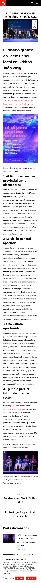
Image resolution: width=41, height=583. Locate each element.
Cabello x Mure (13, 100)
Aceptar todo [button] (31, 578)
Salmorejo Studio (20, 104)
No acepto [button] (20, 578)
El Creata (25, 100)
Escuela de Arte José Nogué (14, 409)
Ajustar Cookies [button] (8, 578)
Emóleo (20, 73)
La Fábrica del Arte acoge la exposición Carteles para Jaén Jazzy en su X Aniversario (27, 540)
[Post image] (9, 538)
